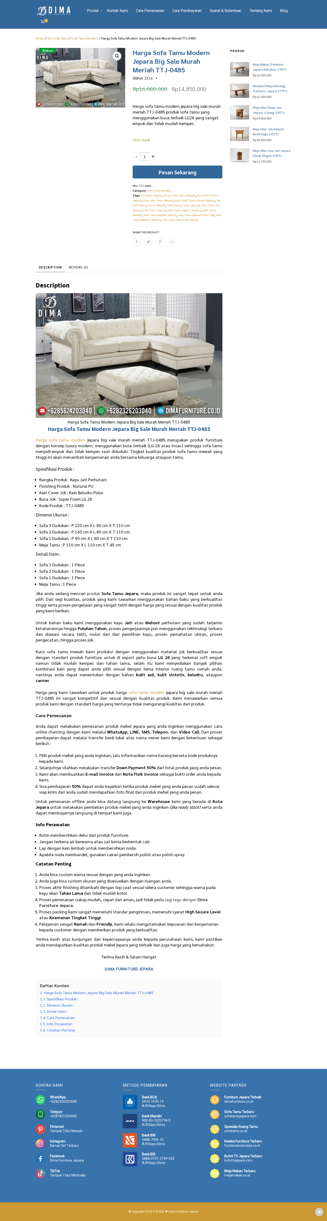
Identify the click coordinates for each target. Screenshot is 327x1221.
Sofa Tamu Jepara (154, 210)
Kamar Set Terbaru (64, 1145)
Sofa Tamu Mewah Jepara (159, 215)
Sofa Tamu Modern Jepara (96, 429)
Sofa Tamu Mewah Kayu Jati (196, 215)
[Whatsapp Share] (172, 242)
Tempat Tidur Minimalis (68, 1175)
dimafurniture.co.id (238, 1101)
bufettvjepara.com (238, 1160)
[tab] (50, 267)
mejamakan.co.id (237, 1175)
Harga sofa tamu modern (61, 439)
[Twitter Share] (148, 242)
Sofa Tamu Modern (84, 38)
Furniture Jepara (151, 195)
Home (40, 38)
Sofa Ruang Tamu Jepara (183, 205)
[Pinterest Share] (160, 242)
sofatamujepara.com (240, 1116)
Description (50, 267)
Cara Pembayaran (187, 10)
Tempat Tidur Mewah (66, 1131)
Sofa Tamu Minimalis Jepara (180, 220)
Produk (93, 10)
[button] (117, 56)
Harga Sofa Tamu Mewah (179, 195)
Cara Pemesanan (150, 10)
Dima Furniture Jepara (67, 1160)
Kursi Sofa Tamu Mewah (158, 200)
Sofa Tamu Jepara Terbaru (184, 210)
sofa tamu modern (147, 692)
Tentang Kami (260, 10)
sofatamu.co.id (235, 1131)
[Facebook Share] (137, 242)
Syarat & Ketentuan (225, 10)
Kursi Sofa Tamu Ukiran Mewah (195, 200)
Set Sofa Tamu (57, 38)
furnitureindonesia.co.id (242, 1145)
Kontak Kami (117, 10)
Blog (284, 10)
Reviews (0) (78, 267)
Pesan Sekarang (177, 172)
